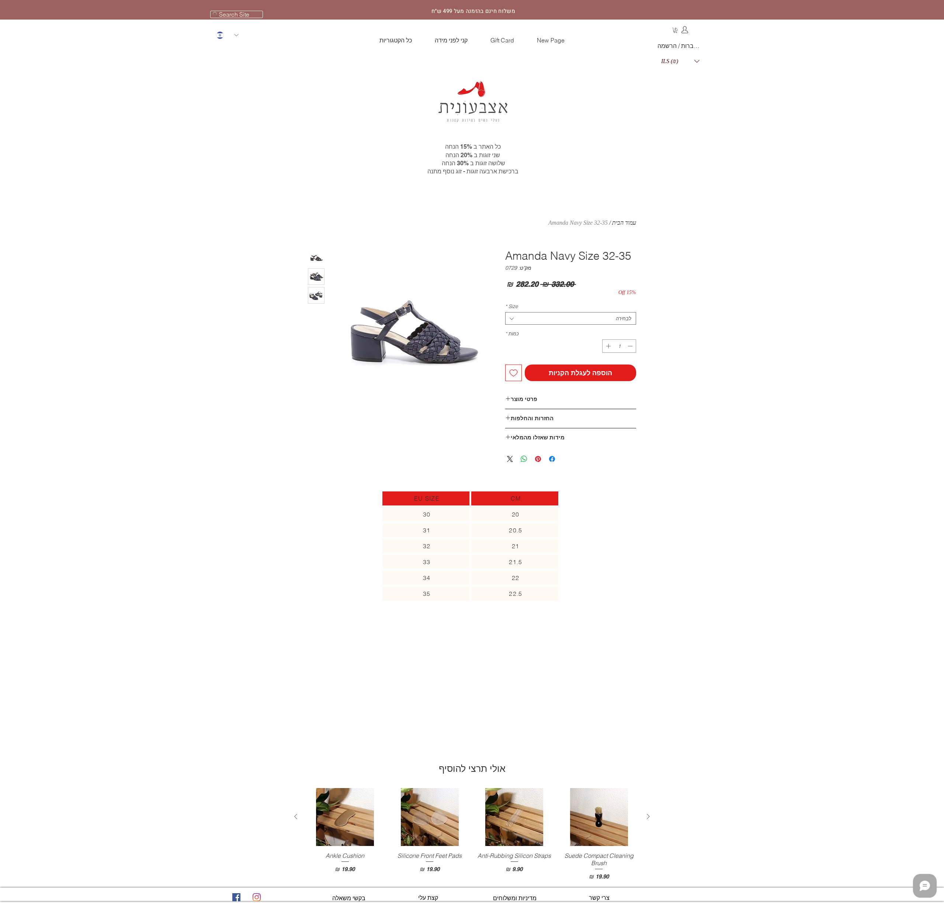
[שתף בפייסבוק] (552, 459)
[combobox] (570, 318)
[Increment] (607, 346)
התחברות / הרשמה (680, 45)
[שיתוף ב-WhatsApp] (524, 459)
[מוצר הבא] (295, 816)
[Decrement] (631, 346)
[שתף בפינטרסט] (538, 459)
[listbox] (680, 61)
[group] (472, 834)
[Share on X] (510, 459)
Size (511, 306)
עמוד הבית (624, 223)
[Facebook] (236, 897)
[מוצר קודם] (648, 816)
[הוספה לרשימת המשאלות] (513, 373)
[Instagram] (257, 897)
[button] (675, 30)
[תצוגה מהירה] (599, 817)
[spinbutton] (619, 346)
